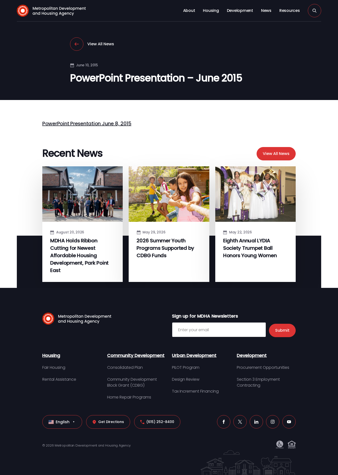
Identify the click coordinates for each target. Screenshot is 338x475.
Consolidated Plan (125, 367)
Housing (211, 10)
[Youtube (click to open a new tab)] (289, 421)
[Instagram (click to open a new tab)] (272, 421)
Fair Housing (53, 367)
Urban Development (194, 355)
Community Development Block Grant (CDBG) (132, 382)
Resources (289, 10)
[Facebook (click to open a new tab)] (223, 421)
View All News (100, 44)
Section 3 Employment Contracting (258, 382)
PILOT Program (185, 367)
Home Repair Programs (129, 397)
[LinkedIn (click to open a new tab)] (256, 421)
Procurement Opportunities (263, 367)
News (266, 10)
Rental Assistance (59, 379)
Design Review (185, 379)
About (189, 10)
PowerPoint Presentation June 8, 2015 (86, 123)
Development (240, 10)
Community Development (136, 355)
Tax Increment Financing (195, 391)
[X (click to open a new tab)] (240, 421)
